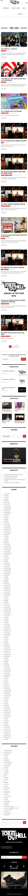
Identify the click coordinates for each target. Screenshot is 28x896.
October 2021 (7, 592)
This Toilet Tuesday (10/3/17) (11, 461)
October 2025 (7, 510)
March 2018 (6, 664)
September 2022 (7, 573)
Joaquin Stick (7, 142)
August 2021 (7, 595)
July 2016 (6, 698)
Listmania (3, 303)
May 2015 (6, 722)
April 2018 (6, 663)
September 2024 (7, 532)
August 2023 (7, 554)
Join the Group (16, 8)
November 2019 (7, 631)
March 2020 (6, 624)
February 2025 (7, 524)
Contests (6, 755)
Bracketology (7, 753)
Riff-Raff (6, 799)
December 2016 (7, 690)
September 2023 (7, 553)
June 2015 (6, 720)
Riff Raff (6, 797)
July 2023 (6, 556)
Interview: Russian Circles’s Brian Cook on (7, 411)
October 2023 (7, 551)
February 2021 (7, 605)
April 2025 (6, 520)
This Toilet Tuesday (8, 809)
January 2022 (7, 587)
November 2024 (7, 529)
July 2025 (6, 515)
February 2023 (7, 564)
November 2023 (7, 549)
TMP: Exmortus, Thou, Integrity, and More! (12, 267)
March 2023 (6, 563)
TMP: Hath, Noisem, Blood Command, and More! (13, 140)
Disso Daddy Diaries (8, 762)
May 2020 (6, 620)
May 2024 (6, 539)
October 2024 (7, 531)
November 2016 (7, 691)
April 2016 (6, 703)
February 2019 (7, 646)
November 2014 (7, 732)
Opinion (5, 786)
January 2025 (7, 526)
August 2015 (7, 717)
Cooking (6, 757)
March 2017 (6, 685)
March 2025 (6, 522)
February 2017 (7, 686)
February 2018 (7, 666)
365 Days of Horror (13, 113)
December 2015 (7, 710)
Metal (2, 175)
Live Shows (6, 772)
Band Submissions (8, 750)
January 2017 (7, 688)
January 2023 (7, 566)
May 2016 (6, 702)
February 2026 (7, 504)
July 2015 (6, 719)
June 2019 (6, 639)
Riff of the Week (7, 796)
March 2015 (6, 725)
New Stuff (3, 113)
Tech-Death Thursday (8, 806)
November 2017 (7, 671)
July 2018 (6, 658)
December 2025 (7, 507)
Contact (20, 14)
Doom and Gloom (7, 764)
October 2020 (7, 612)
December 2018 (7, 649)
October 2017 (7, 673)
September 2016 (7, 695)
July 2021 (6, 597)
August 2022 (7, 575)
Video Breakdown (8, 813)
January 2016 (7, 708)
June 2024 (6, 537)
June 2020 (6, 619)
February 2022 (7, 585)
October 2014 (7, 734)
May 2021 (6, 600)
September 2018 (7, 654)
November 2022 (7, 570)
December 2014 (7, 730)
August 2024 (7, 534)
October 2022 (7, 571)
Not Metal (6, 782)
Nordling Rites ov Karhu (17, 175)
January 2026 (7, 505)
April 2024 (6, 541)
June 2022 (6, 578)
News (7, 113)
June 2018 (6, 659)
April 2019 (6, 642)
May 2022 (6, 580)
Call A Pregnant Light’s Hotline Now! (11, 111)
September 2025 (7, 512)
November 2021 (7, 590)
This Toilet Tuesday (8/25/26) (10, 477)
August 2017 (7, 676)
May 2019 (6, 641)
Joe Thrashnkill (10, 50)
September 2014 (7, 735)
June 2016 (6, 700)
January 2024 (7, 546)
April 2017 (6, 683)
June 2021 (6, 598)
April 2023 (6, 561)
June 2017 (6, 680)
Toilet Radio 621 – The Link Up (9, 49)
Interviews (6, 769)
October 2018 (7, 653)
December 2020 (7, 609)
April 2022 (6, 581)
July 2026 (6, 495)
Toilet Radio (3, 50)
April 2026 (6, 500)
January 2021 (7, 607)
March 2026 (6, 502)
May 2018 (6, 661)
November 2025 (7, 509)
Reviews (6, 794)
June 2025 (6, 517)
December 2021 (7, 588)
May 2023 (6, 559)
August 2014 (7, 737)
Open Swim (8, 206)
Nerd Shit (6, 777)
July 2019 (6, 637)
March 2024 (6, 543)
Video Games (7, 814)
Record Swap (7, 791)
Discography (6, 760)
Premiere (6, 789)
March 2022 (6, 583)
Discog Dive (6, 759)
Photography (7, 787)
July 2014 (6, 739)
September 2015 (7, 715)
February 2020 (7, 625)
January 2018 (7, 668)
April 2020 (6, 622)
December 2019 (7, 629)
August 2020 (7, 615)
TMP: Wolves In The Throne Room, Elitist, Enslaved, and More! (20, 422)
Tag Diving (6, 804)
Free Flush (6, 767)
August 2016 (7, 697)
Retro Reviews (7, 792)
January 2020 (7, 627)
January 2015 (7, 729)
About (24, 8)
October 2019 (7, 632)
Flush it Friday (7, 765)
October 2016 (7, 693)
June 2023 (6, 558)
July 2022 (6, 576)
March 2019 (6, 644)
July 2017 (6, 678)
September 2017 (7, 674)
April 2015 (6, 724)
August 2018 (7, 656)
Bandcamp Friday (7, 752)
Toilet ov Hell (13, 894)
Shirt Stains (6, 802)
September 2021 (7, 593)
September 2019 (7, 634)
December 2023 (7, 548)
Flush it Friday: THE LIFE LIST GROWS (11, 482)
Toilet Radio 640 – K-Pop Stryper (11, 476)
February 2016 (7, 707)
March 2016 (6, 705)
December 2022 (7, 568)
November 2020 (7, 610)
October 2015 (7, 713)
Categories (6, 8)
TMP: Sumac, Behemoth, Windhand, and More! (13, 204)
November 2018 (7, 651)
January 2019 (7, 647)
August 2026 (7, 493)
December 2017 (7, 669)
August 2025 (7, 514)
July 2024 (6, 536)
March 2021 (6, 603)
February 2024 (7, 544)
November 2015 (7, 712)
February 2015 (7, 727)
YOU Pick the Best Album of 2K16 (8, 379)
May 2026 (6, 499)
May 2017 (6, 681)
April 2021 (6, 602)
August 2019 (7, 636)
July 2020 (6, 617)
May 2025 (6, 519)
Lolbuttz (2, 238)
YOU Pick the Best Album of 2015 (8, 371)
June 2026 (6, 497)
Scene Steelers (7, 801)
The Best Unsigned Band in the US (11, 808)
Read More (4, 57)
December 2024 (7, 527)
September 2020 (7, 614)
